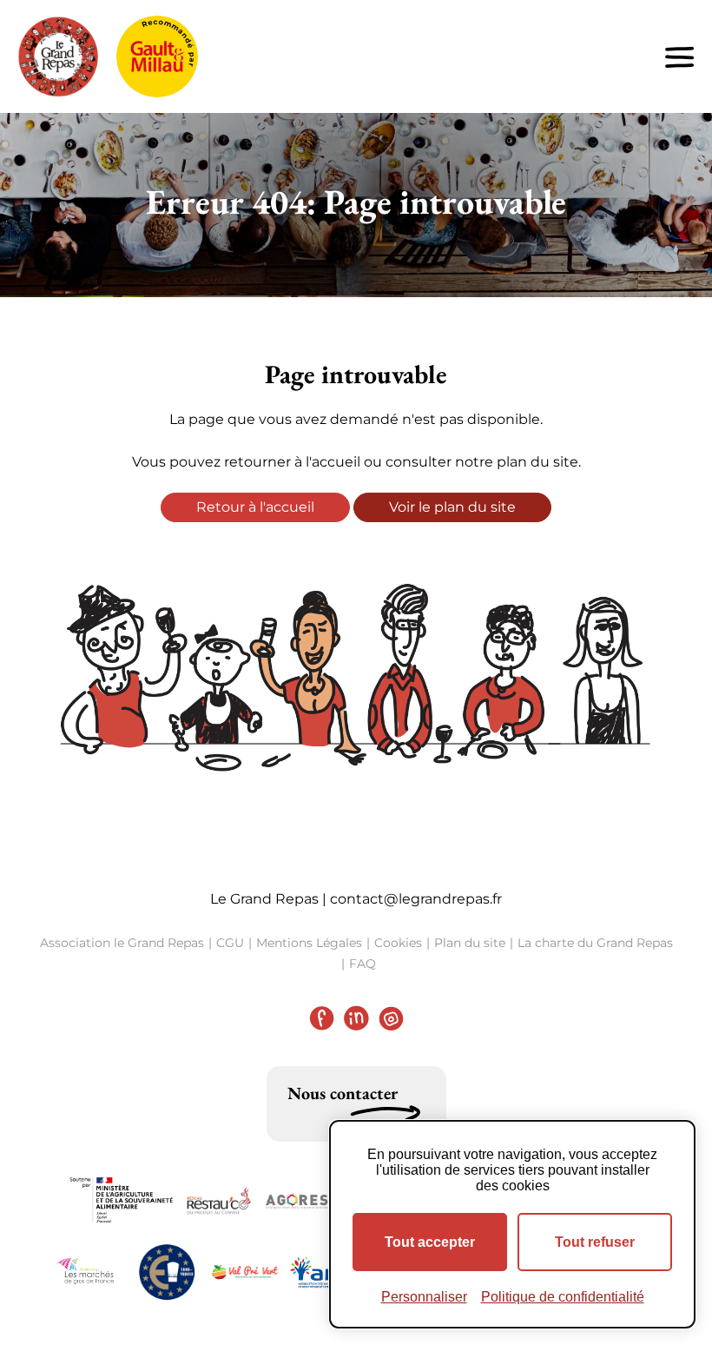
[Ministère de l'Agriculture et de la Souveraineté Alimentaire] (121, 1200)
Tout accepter (430, 1242)
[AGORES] (297, 1200)
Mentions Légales (309, 943)
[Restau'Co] (219, 1201)
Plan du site (469, 943)
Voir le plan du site (452, 507)
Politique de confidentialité (562, 1296)
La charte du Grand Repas (595, 943)
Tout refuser (595, 1242)
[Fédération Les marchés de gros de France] (89, 1272)
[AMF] (323, 1272)
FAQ (362, 963)
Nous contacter (342, 1093)
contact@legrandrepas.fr (416, 899)
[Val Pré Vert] (245, 1271)
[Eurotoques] (167, 1272)
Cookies (398, 943)
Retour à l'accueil (255, 507)
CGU (230, 943)
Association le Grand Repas (122, 943)
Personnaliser (424, 1296)
